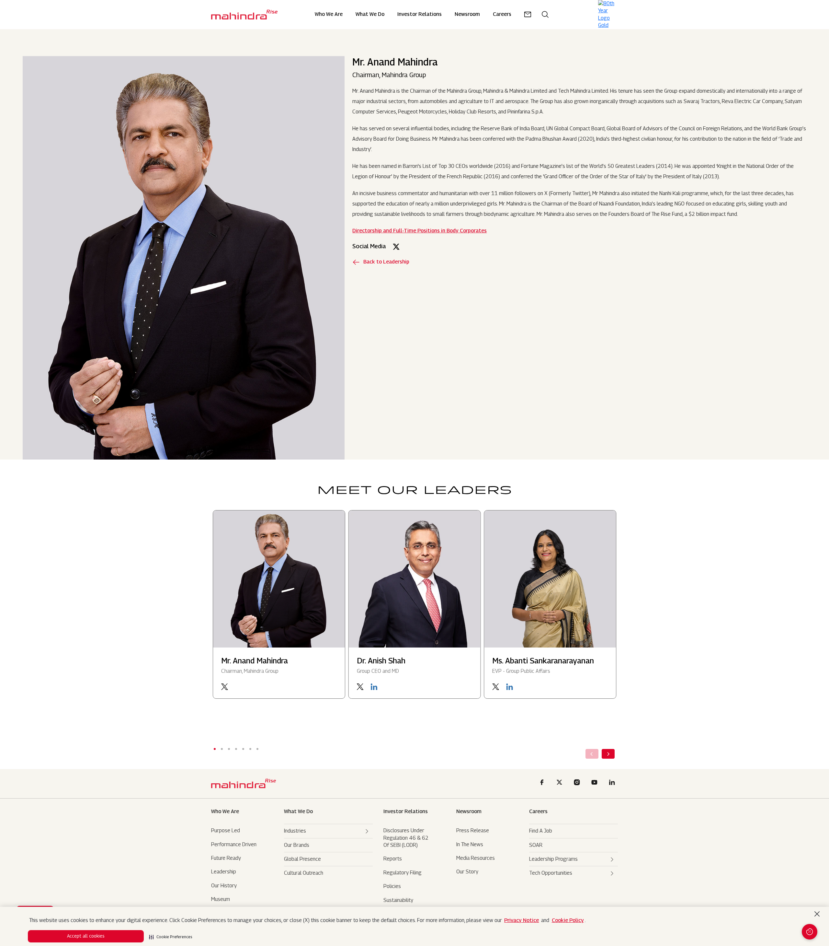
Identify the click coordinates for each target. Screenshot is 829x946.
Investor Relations (419, 14)
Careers (538, 811)
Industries (295, 831)
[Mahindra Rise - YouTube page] (595, 783)
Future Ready (226, 858)
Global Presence (302, 859)
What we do (370, 14)
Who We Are (329, 14)
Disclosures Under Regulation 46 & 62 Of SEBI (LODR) (405, 837)
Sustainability (398, 900)
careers (502, 14)
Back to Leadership (386, 262)
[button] (170, 935)
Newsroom (469, 811)
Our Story (467, 872)
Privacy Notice (521, 920)
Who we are (225, 811)
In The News (469, 844)
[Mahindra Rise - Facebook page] (543, 783)
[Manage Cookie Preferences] (809, 932)
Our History (224, 885)
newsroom (467, 14)
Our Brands (296, 845)
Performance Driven (233, 844)
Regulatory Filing (402, 873)
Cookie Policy (568, 920)
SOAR (535, 845)
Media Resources (475, 858)
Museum (220, 899)
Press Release (472, 830)
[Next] (608, 754)
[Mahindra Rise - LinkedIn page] (613, 783)
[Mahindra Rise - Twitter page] (560, 783)
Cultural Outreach (303, 873)
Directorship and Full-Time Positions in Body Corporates (419, 231)
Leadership (223, 872)
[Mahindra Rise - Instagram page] (578, 783)
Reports (392, 859)
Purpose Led (225, 830)
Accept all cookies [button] (86, 936)
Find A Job (540, 831)
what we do (298, 811)
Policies (392, 886)
